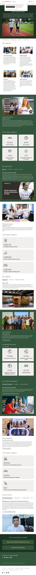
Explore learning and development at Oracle (11, 393)
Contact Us (21, 569)
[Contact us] (33, 1)
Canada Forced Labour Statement (19, 568)
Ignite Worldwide (27, 178)
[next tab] (33, 498)
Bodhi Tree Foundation (29, 175)
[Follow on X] (2, 557)
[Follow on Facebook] (4, 557)
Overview (3, 4)
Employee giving (13, 39)
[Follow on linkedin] (11, 557)
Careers (7, 569)
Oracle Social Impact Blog (18, 547)
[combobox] (20, 2)
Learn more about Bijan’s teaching (9, 511)
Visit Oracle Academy (7, 448)
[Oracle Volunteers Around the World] (18, 105)
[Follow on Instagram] (9, 557)
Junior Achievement (20, 178)
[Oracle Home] (7, 1)
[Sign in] (31, 1)
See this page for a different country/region (12, 9)
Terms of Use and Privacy (11, 568)
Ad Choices (3, 569)
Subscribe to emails (11, 569)
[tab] (4, 169)
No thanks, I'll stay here (19, 6)
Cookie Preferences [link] (26, 568)
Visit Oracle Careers (6, 340)
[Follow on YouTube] (7, 557)
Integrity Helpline (17, 569)
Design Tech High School (20, 175)
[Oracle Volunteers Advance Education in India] (18, 190)
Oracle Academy (26, 39)
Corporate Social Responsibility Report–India (18, 542)
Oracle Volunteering (5, 39)
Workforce (19, 39)
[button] (2, 1)
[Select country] (29, 1)
